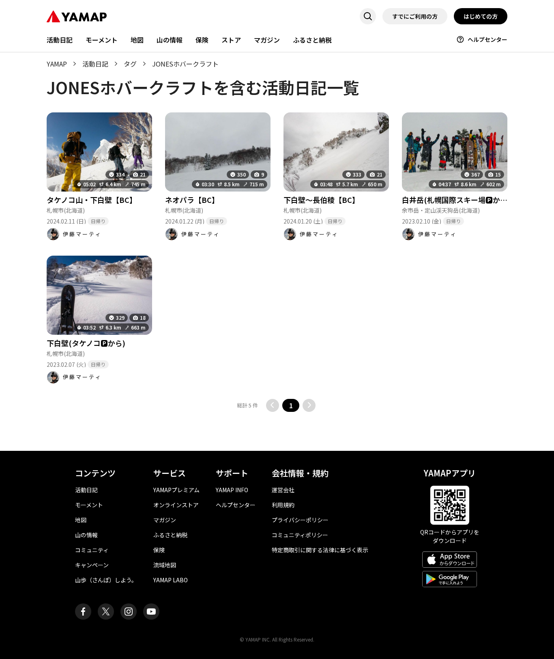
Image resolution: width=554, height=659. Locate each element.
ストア (231, 40)
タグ (130, 64)
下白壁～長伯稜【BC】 (321, 199)
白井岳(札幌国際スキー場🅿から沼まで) (467, 199)
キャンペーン (92, 565)
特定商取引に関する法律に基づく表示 (320, 550)
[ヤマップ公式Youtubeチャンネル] (151, 611)
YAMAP (57, 64)
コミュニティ (92, 550)
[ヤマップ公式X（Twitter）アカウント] (106, 611)
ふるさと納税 (312, 40)
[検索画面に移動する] (368, 16)
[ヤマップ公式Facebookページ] (83, 611)
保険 (201, 40)
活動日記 (60, 40)
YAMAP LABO (170, 580)
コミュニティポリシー (300, 535)
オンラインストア (176, 505)
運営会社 (283, 490)
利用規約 (283, 505)
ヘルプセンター (487, 39)
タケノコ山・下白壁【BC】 (92, 199)
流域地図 (164, 565)
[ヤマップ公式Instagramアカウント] (128, 611)
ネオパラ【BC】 (192, 199)
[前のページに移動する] (272, 405)
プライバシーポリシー (300, 520)
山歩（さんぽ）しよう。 (106, 580)
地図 (137, 40)
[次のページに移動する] (309, 405)
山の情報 (170, 40)
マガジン (267, 40)
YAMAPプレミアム (176, 490)
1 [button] (291, 405)
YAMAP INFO (232, 490)
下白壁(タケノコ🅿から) (86, 343)
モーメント (102, 40)
